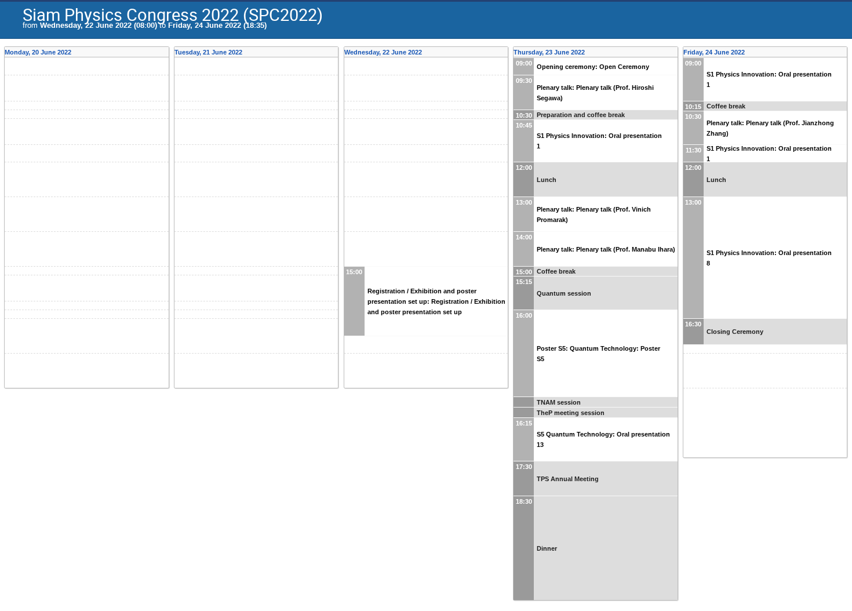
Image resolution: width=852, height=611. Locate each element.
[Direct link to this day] (165, 52)
